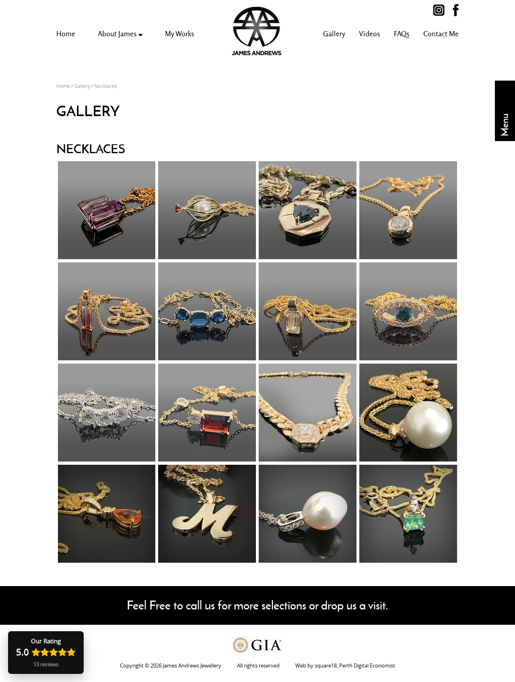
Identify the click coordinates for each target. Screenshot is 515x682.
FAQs (402, 33)
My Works (179, 33)
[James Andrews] (443, 10)
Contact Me (441, 33)
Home (65, 33)
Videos (369, 33)
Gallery (334, 33)
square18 (326, 665)
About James (118, 33)
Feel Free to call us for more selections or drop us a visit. (257, 605)
